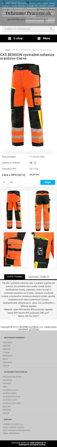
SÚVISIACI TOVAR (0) (38, 276)
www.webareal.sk (38, 443)
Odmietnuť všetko (35, 20)
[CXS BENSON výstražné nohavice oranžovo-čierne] (28, 105)
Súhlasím (50, 20)
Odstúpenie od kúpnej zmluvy (32, 445)
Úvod (7, 50)
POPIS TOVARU (14, 276)
